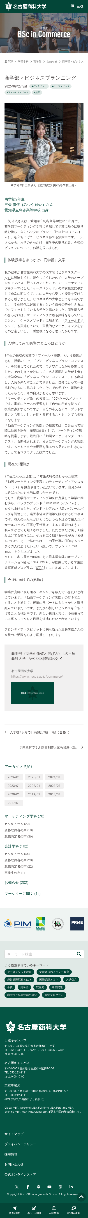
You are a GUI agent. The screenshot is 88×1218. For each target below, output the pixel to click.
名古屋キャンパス (17, 1063)
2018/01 (54, 794)
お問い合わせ (14, 1164)
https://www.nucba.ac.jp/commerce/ (37, 676)
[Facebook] (27, 1186)
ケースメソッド (44, 288)
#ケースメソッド (60, 86)
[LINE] (38, 1186)
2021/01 (54, 785)
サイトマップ (14, 1134)
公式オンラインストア (20, 1174)
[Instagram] (60, 1186)
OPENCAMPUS (73, 1213)
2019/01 (34, 794)
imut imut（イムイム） (62, 503)
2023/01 (14, 785)
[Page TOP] (81, 1197)
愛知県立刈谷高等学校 (46, 221)
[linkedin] (71, 1186)
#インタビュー (39, 86)
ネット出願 (34, 1213)
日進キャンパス (16, 1040)
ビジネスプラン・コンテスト (47, 377)
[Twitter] (17, 1186)
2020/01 (14, 794)
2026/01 (14, 777)
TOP (10, 61)
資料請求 (14, 1213)
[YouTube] (49, 1186)
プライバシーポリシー (20, 1144)
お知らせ (51, 61)
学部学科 (23, 61)
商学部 (37, 61)
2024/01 (54, 777)
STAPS (40, 567)
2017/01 (14, 803)
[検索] (79, 954)
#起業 (37, 92)
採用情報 (11, 1154)
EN (72, 6)
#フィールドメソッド (17, 92)
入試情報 (54, 1213)
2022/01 (34, 785)
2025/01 (34, 777)
